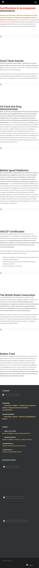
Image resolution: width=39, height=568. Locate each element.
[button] (36, 2)
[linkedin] (6, 565)
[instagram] (9, 565)
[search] (28, 2)
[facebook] (3, 565)
